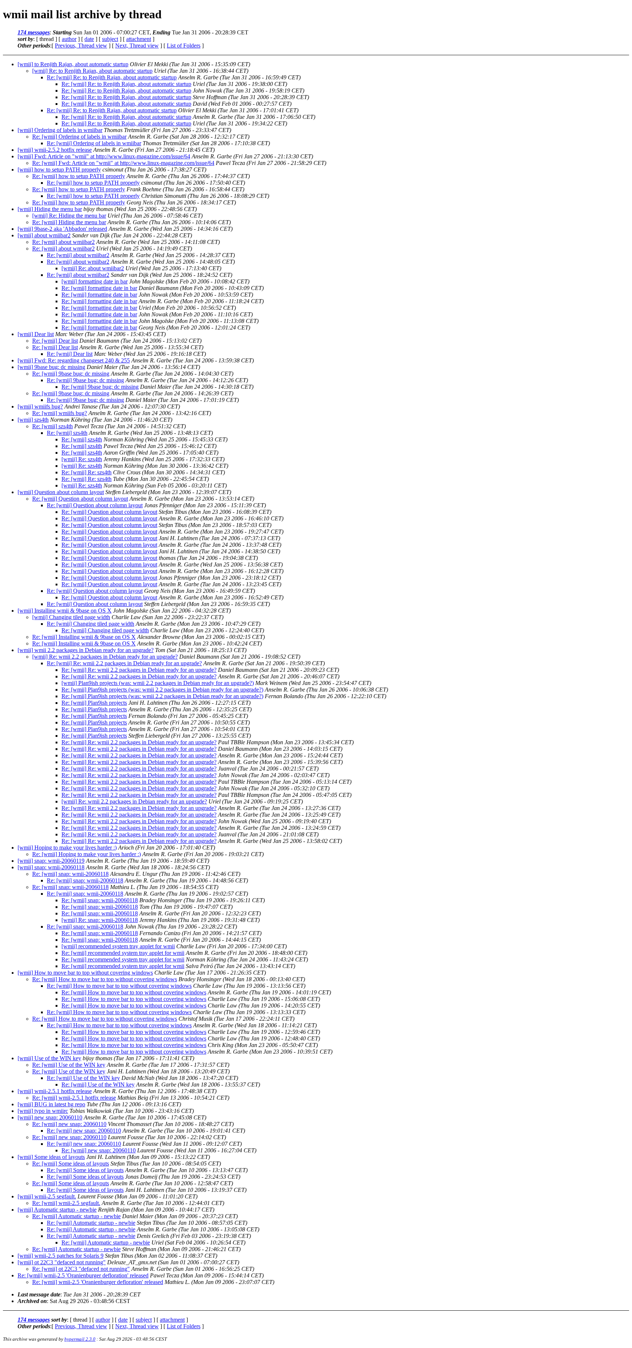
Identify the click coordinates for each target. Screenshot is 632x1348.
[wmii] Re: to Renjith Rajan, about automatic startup (92, 71)
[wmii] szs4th (33, 420)
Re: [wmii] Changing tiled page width (90, 624)
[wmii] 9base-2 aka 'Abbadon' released (62, 229)
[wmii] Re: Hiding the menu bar (69, 215)
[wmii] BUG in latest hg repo (51, 1104)
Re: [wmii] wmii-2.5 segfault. (66, 1203)
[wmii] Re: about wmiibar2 (92, 268)
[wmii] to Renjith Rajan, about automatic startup (73, 64)
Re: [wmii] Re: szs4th (86, 472)
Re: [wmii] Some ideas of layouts (70, 1163)
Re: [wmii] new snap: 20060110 (69, 1124)
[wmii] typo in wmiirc (43, 1111)
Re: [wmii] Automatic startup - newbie (76, 1216)
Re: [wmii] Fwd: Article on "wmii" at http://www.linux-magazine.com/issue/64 (123, 163)
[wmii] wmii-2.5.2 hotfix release (55, 150)
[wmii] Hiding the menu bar (50, 209)
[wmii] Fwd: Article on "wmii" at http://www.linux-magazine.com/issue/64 (104, 156)
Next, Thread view (137, 45)
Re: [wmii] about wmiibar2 (63, 242)
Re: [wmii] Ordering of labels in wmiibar (79, 136)
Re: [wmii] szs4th (52, 426)
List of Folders (183, 45)
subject (110, 39)
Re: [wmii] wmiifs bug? (59, 413)
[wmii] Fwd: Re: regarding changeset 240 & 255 (74, 360)
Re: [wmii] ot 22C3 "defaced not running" (81, 1269)
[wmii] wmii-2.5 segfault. (47, 1196)
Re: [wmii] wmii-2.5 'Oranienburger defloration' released (83, 1275)
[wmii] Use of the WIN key (49, 1058)
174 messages (34, 32)
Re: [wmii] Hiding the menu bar (69, 222)
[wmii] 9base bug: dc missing (51, 367)
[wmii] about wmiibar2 (44, 235)
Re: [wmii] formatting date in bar (99, 288)
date (89, 39)
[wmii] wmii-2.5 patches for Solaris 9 (61, 1256)
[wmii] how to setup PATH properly (59, 169)
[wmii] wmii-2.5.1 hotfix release (55, 1091)
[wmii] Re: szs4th (81, 459)
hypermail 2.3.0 (79, 1339)
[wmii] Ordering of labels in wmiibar (60, 130)
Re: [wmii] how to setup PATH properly (78, 176)
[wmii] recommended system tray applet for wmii (118, 946)
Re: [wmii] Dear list (55, 341)
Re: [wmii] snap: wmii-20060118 (70, 874)
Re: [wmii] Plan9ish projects (94, 703)
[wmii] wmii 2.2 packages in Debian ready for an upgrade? (86, 650)
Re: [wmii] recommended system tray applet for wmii (122, 953)
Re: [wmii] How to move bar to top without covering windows (104, 979)
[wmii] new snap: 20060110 (50, 1117)
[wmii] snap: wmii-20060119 (51, 861)
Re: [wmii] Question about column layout (80, 499)
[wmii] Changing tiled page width (71, 617)
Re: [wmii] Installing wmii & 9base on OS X (84, 637)
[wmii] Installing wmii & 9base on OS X (65, 610)
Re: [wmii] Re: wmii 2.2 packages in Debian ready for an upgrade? (124, 663)
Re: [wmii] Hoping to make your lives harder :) (86, 854)
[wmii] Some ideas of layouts (51, 1157)
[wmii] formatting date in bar (94, 281)
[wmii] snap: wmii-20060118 (51, 867)
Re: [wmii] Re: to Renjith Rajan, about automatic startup (112, 77)
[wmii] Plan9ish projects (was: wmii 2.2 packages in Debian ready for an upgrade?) (157, 683)
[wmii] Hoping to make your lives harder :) (67, 847)
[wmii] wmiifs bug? (40, 406)
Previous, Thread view (81, 45)
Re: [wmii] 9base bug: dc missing (70, 373)
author (69, 39)
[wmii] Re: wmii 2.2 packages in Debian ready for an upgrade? (105, 657)
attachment (138, 39)
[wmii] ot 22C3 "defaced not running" (62, 1262)
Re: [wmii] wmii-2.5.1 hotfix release (74, 1098)
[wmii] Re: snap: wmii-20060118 (99, 920)
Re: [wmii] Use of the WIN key (68, 1065)
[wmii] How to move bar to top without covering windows (85, 972)
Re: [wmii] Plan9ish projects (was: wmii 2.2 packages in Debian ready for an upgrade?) (162, 689)
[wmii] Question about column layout (61, 492)
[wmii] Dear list (36, 334)
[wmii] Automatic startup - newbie (57, 1209)
